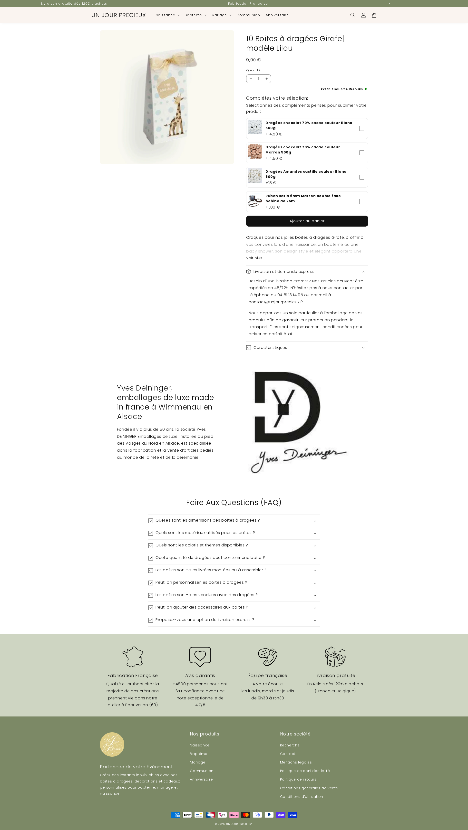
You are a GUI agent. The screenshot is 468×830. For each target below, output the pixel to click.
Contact (287, 753)
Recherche (290, 745)
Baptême (198, 753)
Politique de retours (298, 779)
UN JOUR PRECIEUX (238, 824)
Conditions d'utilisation (301, 796)
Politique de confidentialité (305, 770)
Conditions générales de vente (309, 788)
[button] (167, 15)
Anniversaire (201, 779)
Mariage (197, 762)
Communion (201, 770)
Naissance (199, 745)
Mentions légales (296, 762)
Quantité (253, 70)
